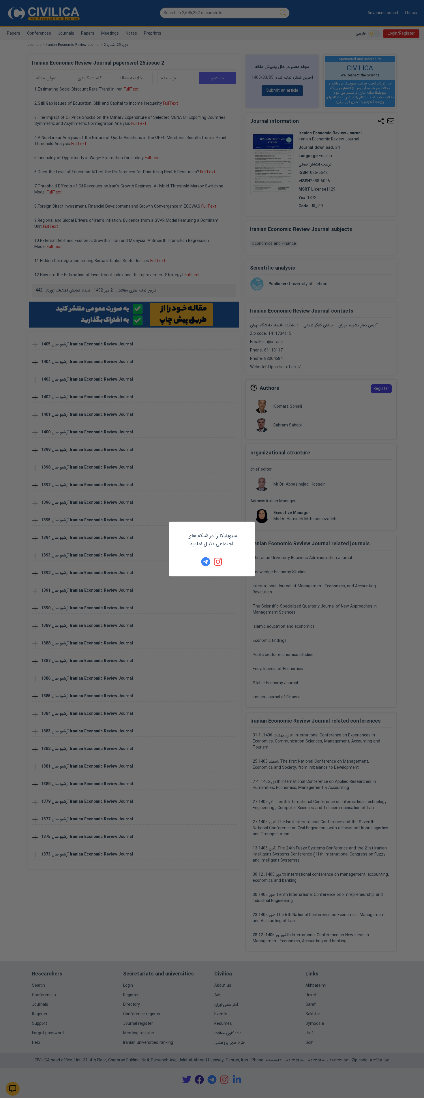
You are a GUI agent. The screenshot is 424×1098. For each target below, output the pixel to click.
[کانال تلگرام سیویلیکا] (205, 561)
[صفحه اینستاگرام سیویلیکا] (218, 561)
